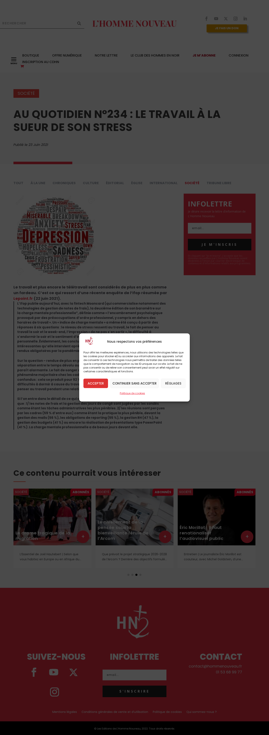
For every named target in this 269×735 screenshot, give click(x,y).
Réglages (173, 383)
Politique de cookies (132, 393)
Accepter (96, 383)
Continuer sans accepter (134, 383)
